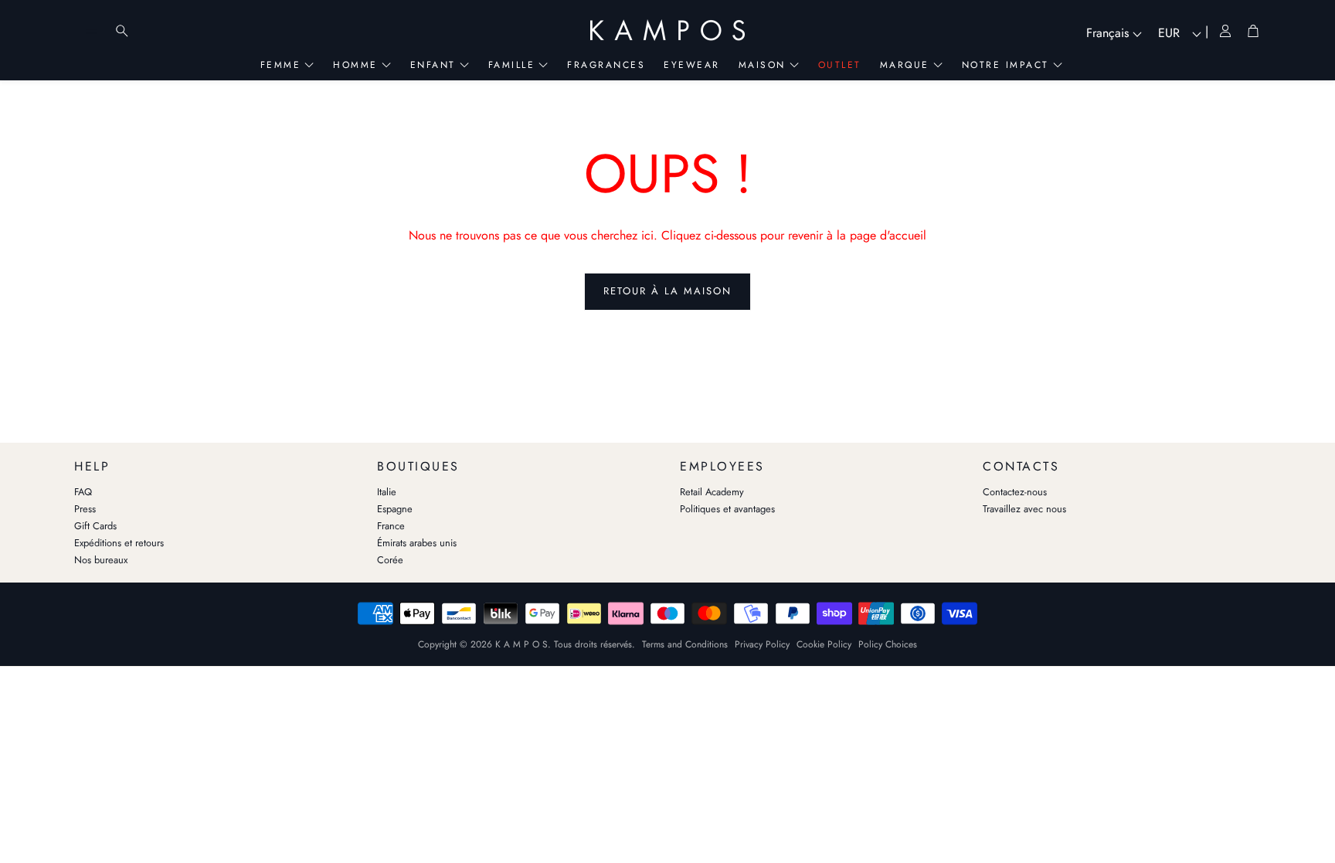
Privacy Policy (762, 644)
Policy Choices (887, 644)
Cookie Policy (824, 644)
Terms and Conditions (685, 644)
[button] (213, 462)
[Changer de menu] (91, 31)
